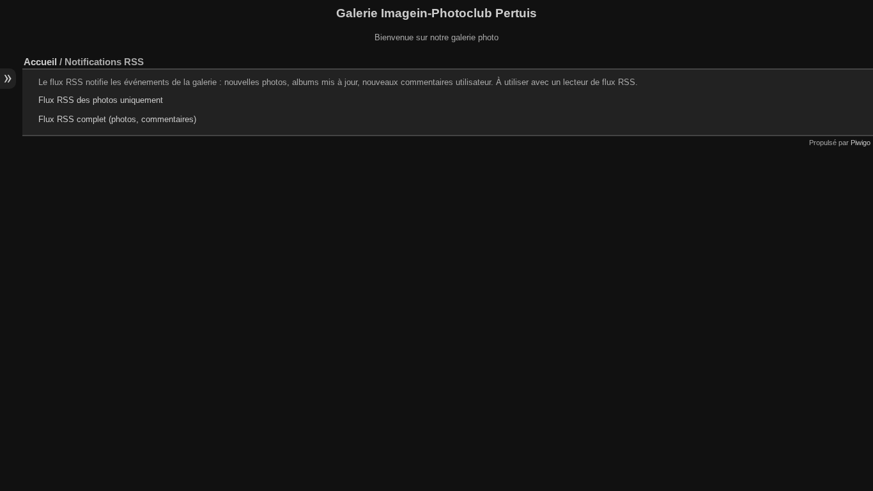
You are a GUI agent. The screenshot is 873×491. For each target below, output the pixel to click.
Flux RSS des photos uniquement (100, 100)
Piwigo (860, 142)
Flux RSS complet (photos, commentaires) (117, 119)
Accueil (40, 61)
